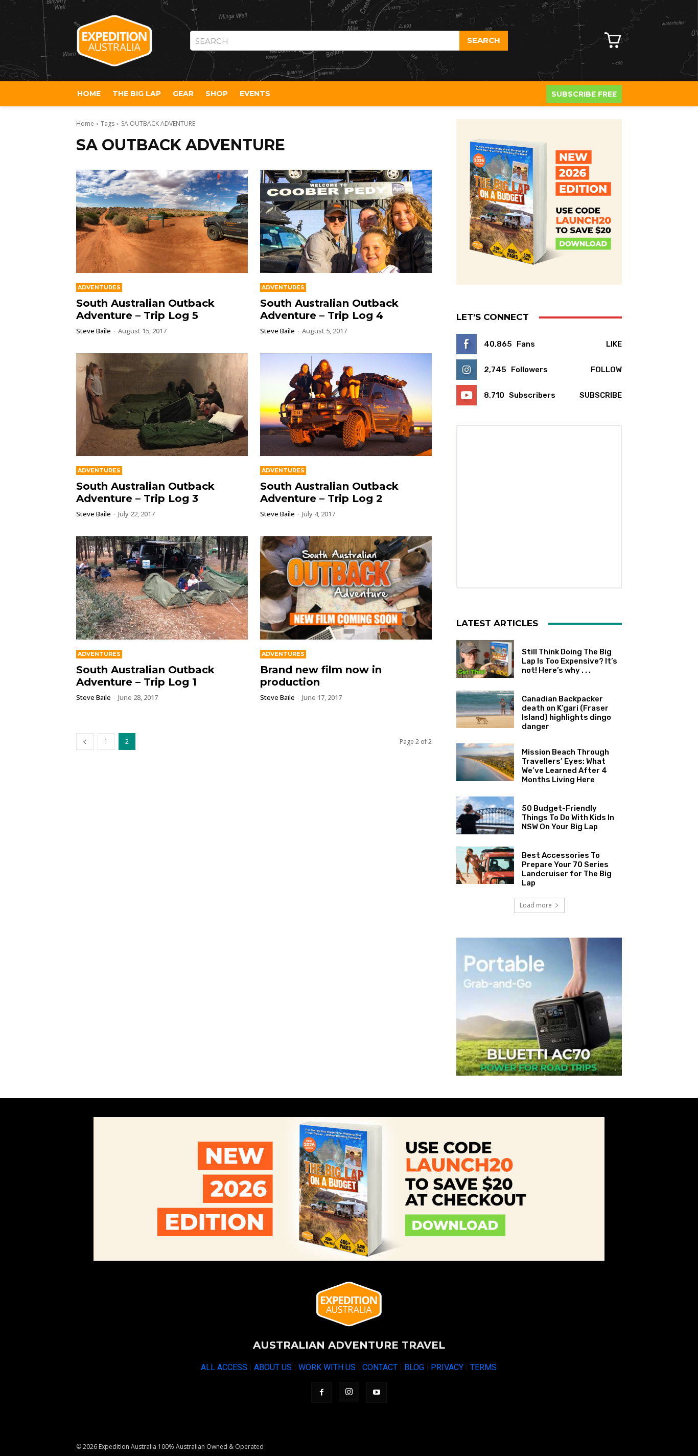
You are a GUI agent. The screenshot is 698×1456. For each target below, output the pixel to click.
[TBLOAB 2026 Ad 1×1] (539, 202)
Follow (606, 369)
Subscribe (600, 395)
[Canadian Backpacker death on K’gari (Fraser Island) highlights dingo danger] (485, 709)
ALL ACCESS (224, 1367)
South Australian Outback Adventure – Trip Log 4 (329, 309)
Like (614, 344)
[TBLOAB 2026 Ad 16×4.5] (349, 1189)
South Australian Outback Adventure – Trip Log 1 (145, 676)
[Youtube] (376, 1392)
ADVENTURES (99, 287)
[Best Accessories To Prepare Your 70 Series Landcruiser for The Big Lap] (485, 865)
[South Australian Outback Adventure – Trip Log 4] (346, 221)
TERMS (483, 1367)
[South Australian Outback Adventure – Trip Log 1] (162, 588)
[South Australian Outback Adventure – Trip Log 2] (346, 405)
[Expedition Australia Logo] (114, 41)
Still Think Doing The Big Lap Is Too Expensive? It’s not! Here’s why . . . (569, 661)
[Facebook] (321, 1392)
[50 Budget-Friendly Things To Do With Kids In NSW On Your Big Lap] (485, 815)
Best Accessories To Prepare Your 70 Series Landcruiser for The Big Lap (567, 869)
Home (85, 123)
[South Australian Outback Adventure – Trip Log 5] (162, 221)
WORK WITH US (327, 1367)
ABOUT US (273, 1367)
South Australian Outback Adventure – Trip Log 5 (145, 309)
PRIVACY (447, 1367)
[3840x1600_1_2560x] (539, 1007)
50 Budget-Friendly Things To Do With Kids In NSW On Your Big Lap (568, 817)
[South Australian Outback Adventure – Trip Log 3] (162, 405)
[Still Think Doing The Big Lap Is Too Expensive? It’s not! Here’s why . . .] (485, 659)
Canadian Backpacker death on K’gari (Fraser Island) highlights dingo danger (566, 712)
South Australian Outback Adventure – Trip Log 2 (329, 492)
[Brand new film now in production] (346, 588)
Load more (536, 905)
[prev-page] (85, 741)
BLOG (414, 1367)
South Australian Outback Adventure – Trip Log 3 (145, 492)
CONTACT (380, 1367)
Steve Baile (93, 330)
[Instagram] (349, 1392)
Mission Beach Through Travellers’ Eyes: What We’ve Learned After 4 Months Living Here (565, 765)
